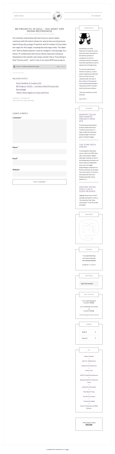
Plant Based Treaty (89, 392)
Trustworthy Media (89, 401)
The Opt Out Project (89, 396)
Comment (17, 118)
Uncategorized (25, 98)
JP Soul (59, 44)
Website (16, 170)
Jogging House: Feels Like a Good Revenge (87, 189)
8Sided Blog (57, 16)
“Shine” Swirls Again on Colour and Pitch (32, 93)
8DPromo (20, 100)
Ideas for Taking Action (89, 361)
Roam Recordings (26, 44)
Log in (67, 449)
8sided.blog (82, 48)
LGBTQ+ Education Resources (89, 375)
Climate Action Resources (89, 366)
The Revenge (57, 50)
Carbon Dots (89, 370)
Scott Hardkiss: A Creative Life (28, 83)
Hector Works (41, 54)
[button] (89, 332)
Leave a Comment (48, 34)
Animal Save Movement (89, 387)
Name (16, 147)
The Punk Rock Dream (87, 146)
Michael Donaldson (85, 71)
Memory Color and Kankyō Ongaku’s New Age (87, 118)
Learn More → (83, 99)
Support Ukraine (89, 356)
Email (15, 158)
